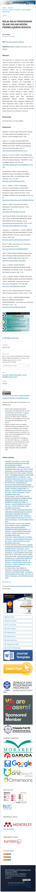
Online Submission (11, 640)
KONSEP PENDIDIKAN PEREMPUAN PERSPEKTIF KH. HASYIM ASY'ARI (19, 546)
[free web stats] (7, 806)
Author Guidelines (11, 628)
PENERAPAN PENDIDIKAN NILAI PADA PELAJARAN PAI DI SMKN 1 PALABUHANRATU (17, 465)
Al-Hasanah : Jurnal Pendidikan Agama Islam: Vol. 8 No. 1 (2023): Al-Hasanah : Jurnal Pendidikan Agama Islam (19, 478)
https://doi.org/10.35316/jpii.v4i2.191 (13, 181)
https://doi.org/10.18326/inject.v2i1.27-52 (14, 150)
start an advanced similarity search (21, 586)
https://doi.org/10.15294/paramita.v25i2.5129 (16, 239)
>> (10, 582)
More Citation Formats (10, 365)
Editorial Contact (11, 636)
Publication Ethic (11, 632)
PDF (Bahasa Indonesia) (11, 338)
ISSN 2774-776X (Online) (13, 648)
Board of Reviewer (11, 621)
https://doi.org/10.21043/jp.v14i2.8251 (13, 260)
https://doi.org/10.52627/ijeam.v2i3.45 (13, 286)
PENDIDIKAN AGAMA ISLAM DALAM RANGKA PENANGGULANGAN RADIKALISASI (17, 527)
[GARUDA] (18, 756)
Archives (10, 8)
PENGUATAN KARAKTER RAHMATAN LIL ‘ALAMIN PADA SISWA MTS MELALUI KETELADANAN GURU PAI (19, 558)
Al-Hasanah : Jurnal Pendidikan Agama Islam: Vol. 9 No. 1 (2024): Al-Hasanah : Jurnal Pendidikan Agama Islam (19, 550)
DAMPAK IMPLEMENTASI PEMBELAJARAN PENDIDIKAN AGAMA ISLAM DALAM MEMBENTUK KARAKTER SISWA (18, 500)
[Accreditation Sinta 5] (18, 603)
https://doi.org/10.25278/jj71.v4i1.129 (13, 211)
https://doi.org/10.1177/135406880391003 (15, 249)
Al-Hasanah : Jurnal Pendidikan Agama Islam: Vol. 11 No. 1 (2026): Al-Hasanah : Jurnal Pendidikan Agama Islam (19, 541)
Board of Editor (10, 617)
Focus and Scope (11, 625)
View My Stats (7, 809)
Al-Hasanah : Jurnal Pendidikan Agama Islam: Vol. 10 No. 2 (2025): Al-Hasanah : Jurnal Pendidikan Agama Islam (19, 469)
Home (4, 8)
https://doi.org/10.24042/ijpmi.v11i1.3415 (14, 225)
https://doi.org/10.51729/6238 (15, 42)
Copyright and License (12, 644)
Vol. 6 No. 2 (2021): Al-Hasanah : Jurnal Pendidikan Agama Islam (16, 10)
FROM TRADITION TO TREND (22, 537)
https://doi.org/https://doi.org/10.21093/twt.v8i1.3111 (18, 200)
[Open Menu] (2, 2)
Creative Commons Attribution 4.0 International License (16, 414)
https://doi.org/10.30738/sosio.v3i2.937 (14, 307)
